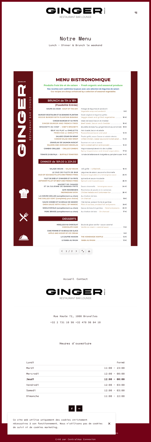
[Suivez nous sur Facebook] (72, 408)
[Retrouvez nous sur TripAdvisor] (79, 408)
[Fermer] (109, 424)
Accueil (68, 278)
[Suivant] (76, 251)
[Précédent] (62, 251)
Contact (82, 278)
